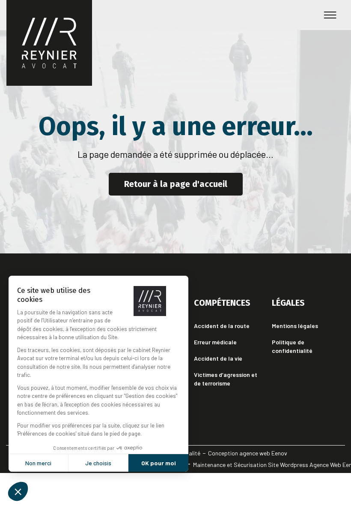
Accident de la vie (218, 358)
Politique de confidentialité (292, 346)
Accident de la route (222, 325)
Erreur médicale (215, 342)
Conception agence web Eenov (247, 453)
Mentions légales (295, 325)
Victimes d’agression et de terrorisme (225, 379)
